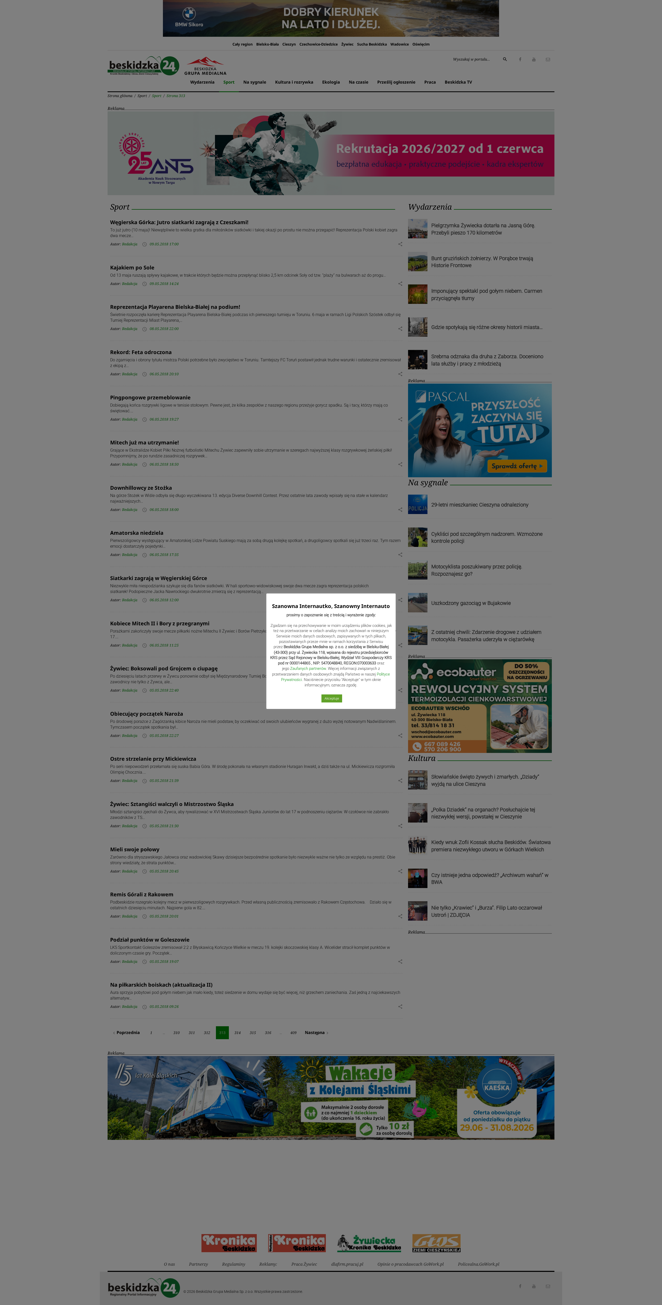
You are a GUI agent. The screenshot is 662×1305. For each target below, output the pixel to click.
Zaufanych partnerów (308, 668)
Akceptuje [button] (332, 698)
